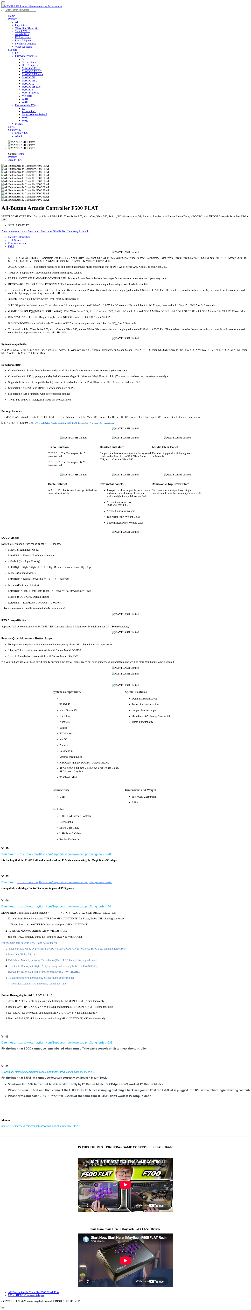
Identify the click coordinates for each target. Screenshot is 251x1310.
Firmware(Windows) (26, 55)
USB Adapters (23, 37)
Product (12, 18)
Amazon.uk (20, 231)
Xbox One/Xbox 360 (26, 28)
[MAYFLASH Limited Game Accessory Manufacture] (125, 6)
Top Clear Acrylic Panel (75, 231)
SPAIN (57, 231)
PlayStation (21, 25)
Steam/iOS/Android (25, 43)
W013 (25, 120)
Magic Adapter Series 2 (34, 114)
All (16, 22)
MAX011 (27, 95)
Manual (19, 123)
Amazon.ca (46, 231)
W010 (25, 99)
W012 (25, 102)
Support (12, 49)
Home (11, 15)
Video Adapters (23, 46)
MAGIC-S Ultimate (32, 74)
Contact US (14, 129)
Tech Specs (14, 240)
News (11, 126)
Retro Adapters (23, 40)
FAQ (17, 52)
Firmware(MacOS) (25, 105)
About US (20, 136)
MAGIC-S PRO (31, 68)
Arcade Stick (22, 34)
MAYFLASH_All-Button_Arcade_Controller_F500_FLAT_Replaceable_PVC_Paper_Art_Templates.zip (71, 423)
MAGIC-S (27, 89)
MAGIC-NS (29, 77)
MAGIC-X (28, 83)
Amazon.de (33, 231)
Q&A (11, 246)
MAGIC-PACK (30, 92)
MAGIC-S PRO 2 (32, 71)
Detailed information (19, 237)
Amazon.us (7, 231)
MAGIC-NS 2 (30, 80)
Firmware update (17, 243)
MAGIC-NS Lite (31, 86)
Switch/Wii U (22, 31)
